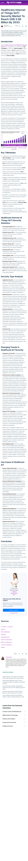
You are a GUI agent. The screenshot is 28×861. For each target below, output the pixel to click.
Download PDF (13, 613)
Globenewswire (5, 637)
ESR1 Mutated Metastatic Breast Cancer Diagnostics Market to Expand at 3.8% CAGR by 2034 (14, 682)
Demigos (3, 634)
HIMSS (3, 647)
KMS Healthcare (5, 632)
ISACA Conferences (6, 639)
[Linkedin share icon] (23, 26)
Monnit (3, 629)
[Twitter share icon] (26, 26)
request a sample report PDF (14, 593)
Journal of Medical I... (7, 645)
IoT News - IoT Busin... (7, 626)
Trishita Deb (6, 25)
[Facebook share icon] (19, 26)
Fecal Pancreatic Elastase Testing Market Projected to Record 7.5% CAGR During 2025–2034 (14, 687)
